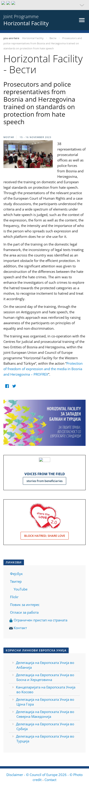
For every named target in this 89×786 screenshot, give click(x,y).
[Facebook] (6, 385)
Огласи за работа (24, 612)
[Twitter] (14, 385)
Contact (50, 779)
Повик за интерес (24, 604)
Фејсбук (16, 573)
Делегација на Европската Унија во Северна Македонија (45, 714)
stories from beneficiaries (44, 481)
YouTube (20, 589)
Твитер (16, 581)
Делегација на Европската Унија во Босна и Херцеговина (45, 677)
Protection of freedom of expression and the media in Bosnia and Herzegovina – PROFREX (43, 369)
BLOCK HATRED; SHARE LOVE (44, 536)
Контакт (20, 627)
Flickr (13, 597)
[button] (44, 5)
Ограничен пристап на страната (40, 620)
